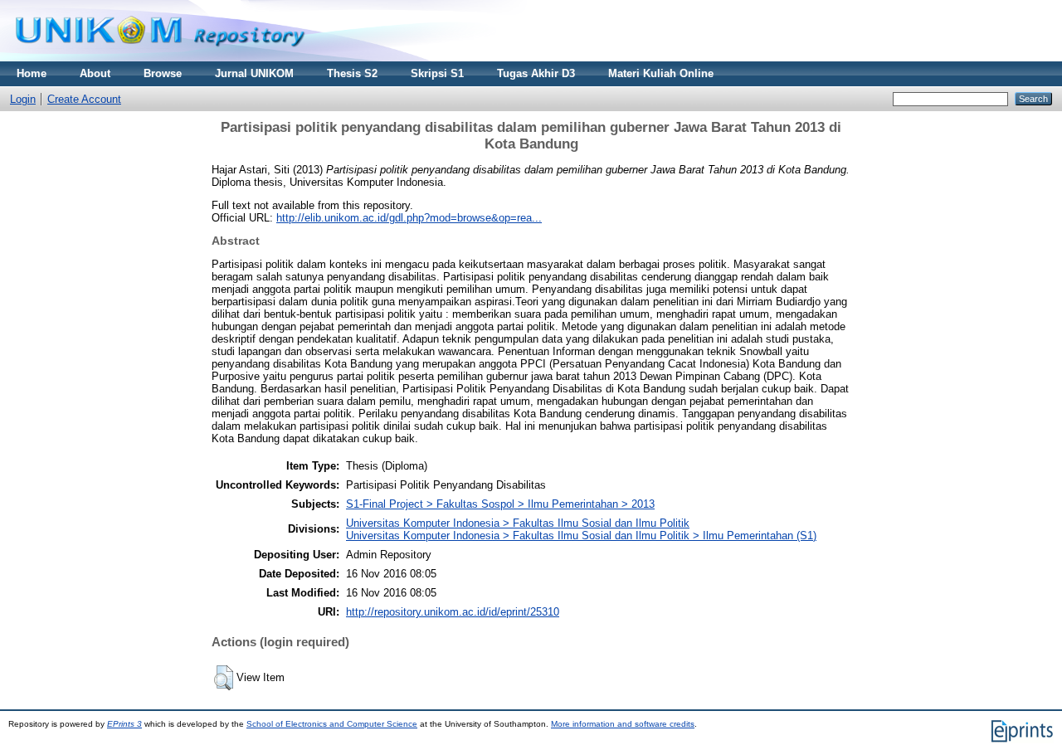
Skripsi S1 (437, 73)
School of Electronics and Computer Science (331, 723)
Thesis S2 (352, 73)
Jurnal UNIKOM (254, 73)
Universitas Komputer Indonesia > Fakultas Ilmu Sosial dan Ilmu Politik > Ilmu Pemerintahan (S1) (581, 535)
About (95, 73)
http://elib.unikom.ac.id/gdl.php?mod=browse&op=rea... (409, 218)
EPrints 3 (124, 723)
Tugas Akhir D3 (536, 73)
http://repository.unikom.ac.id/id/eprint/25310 (452, 612)
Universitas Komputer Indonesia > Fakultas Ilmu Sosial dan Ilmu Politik (517, 523)
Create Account (84, 99)
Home (31, 73)
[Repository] (160, 57)
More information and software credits (622, 723)
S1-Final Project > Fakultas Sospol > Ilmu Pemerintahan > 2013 (500, 504)
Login (23, 99)
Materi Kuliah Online (661, 73)
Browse (163, 73)
